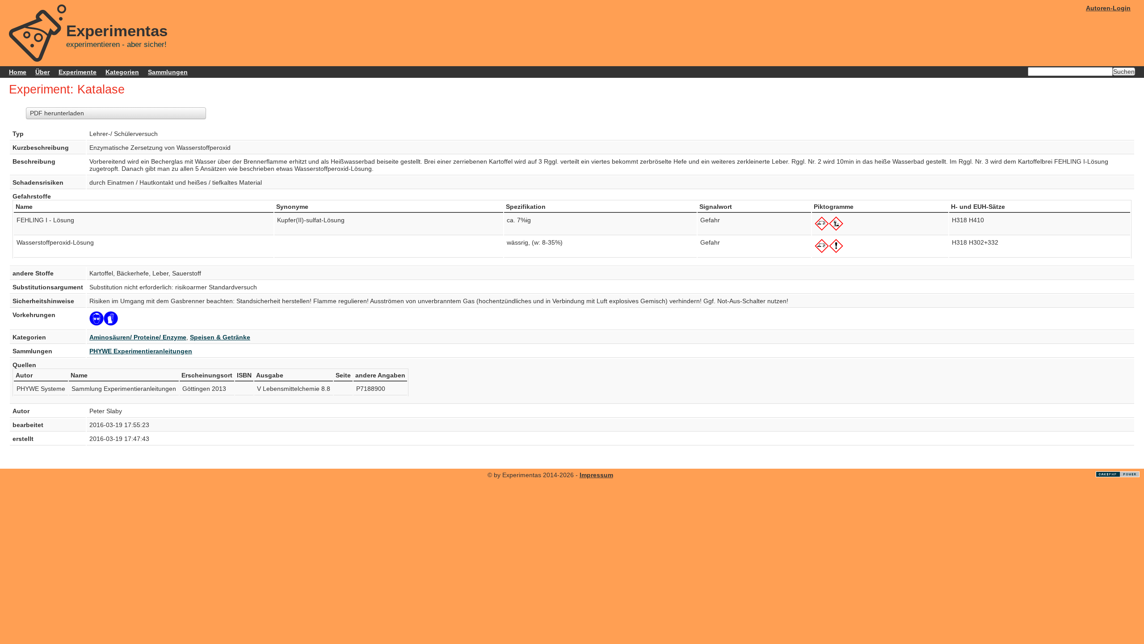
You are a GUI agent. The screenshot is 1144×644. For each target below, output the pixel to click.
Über (42, 72)
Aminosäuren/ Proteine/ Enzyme (137, 337)
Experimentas (117, 30)
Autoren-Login (1108, 8)
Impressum (596, 475)
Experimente (78, 72)
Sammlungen (168, 72)
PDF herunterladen (57, 113)
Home (17, 72)
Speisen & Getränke (220, 337)
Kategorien (122, 72)
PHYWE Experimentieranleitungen (140, 351)
